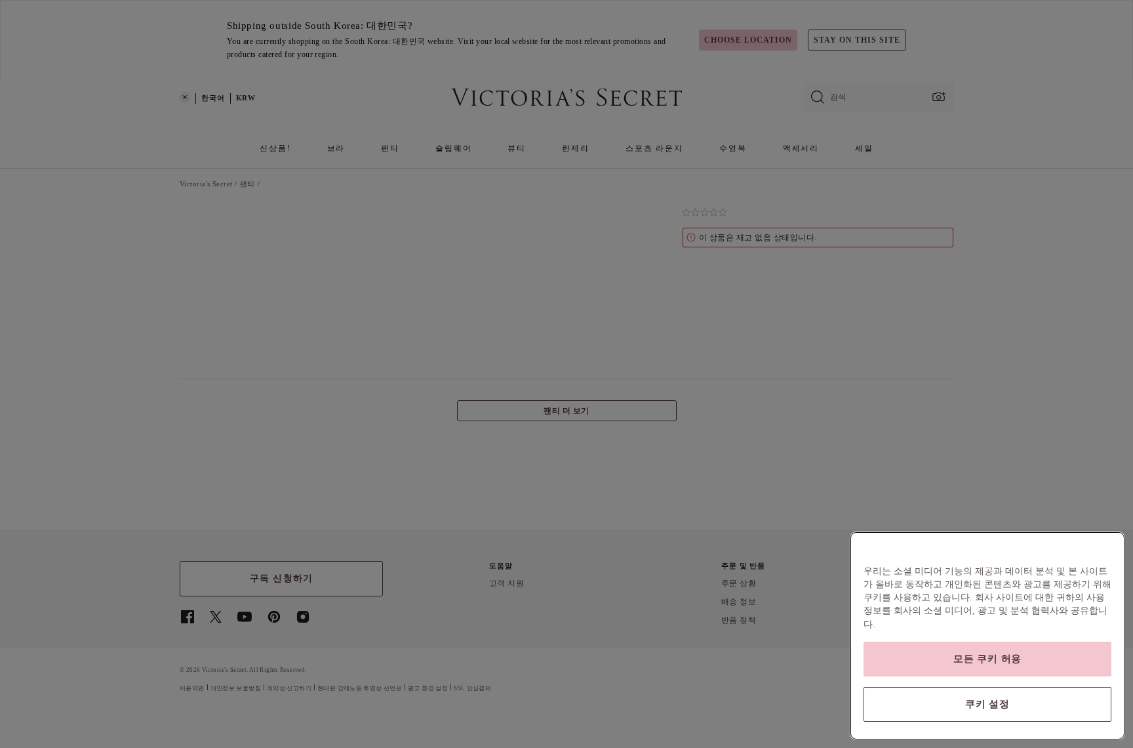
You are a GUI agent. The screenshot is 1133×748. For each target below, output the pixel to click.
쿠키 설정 (987, 704)
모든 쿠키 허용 (987, 659)
